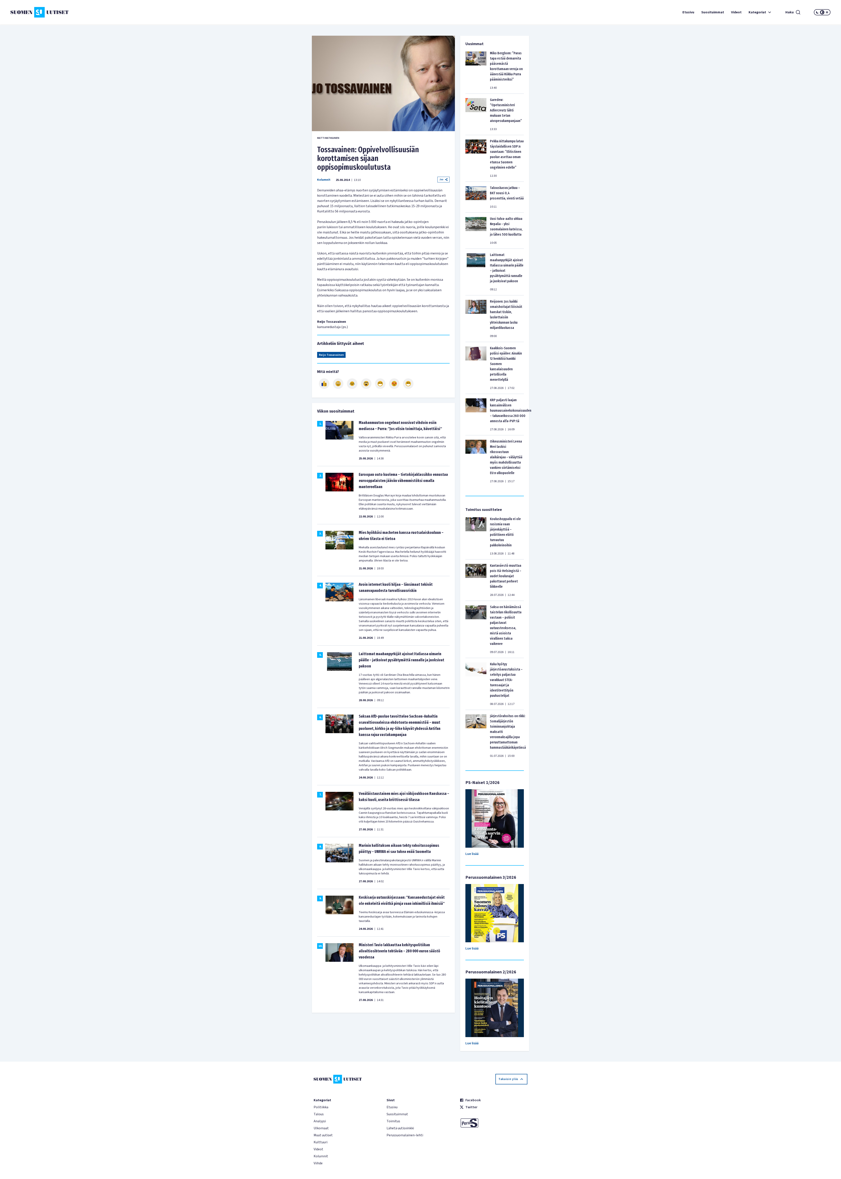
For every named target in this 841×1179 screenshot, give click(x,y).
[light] (827, 12)
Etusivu (688, 12)
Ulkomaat (321, 1128)
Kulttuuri (320, 1142)
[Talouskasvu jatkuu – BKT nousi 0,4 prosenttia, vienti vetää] (475, 197)
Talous (319, 1114)
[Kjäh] (408, 383)
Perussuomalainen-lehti (405, 1135)
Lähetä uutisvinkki (400, 1128)
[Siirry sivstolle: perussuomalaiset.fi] (493, 1123)
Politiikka (321, 1107)
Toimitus (393, 1121)
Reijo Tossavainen (331, 355)
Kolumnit (323, 180)
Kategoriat (757, 12)
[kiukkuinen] (366, 383)
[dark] (817, 12)
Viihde (318, 1163)
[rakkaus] (394, 383)
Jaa (441, 179)
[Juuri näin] (324, 383)
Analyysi (320, 1121)
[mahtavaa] (380, 383)
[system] (822, 12)
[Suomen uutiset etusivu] (79, 12)
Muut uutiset (323, 1135)
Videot (736, 12)
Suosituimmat (712, 12)
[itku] (352, 383)
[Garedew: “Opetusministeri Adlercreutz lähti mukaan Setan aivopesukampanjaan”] (475, 114)
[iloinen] (338, 383)
